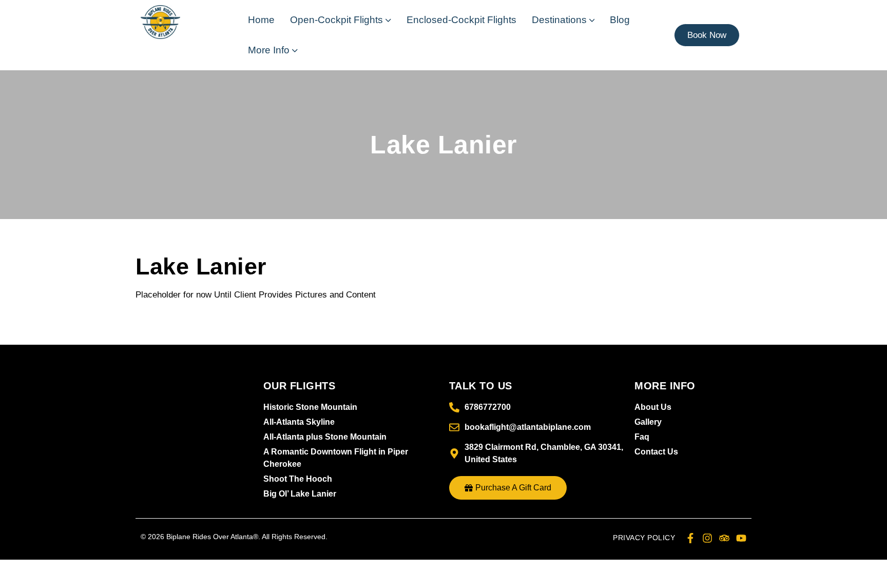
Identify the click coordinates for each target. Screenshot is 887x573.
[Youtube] (741, 538)
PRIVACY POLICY (644, 538)
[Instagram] (707, 538)
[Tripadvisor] (724, 538)
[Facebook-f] (690, 538)
